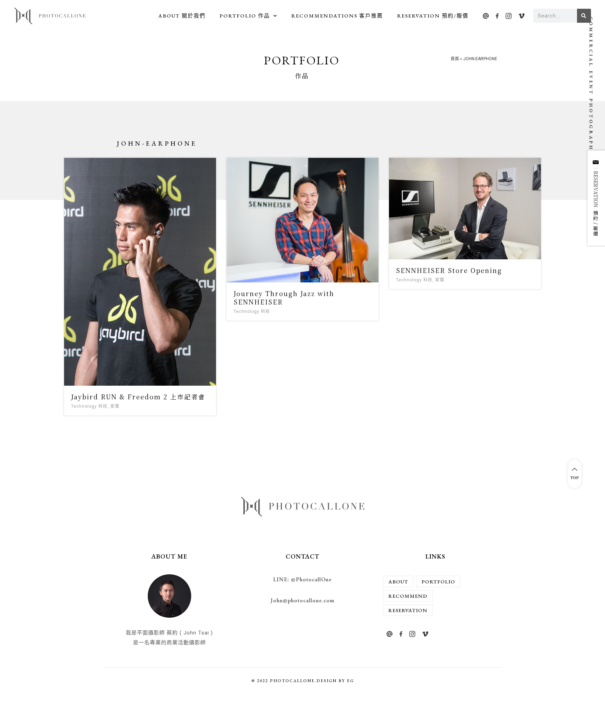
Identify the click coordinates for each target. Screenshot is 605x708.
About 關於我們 (182, 15)
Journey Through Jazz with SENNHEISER (284, 297)
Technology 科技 (89, 406)
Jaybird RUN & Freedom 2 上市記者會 (138, 396)
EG (350, 681)
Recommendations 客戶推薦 (337, 15)
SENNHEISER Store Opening (449, 270)
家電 (114, 406)
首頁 (455, 58)
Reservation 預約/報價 (432, 15)
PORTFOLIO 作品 (245, 15)
